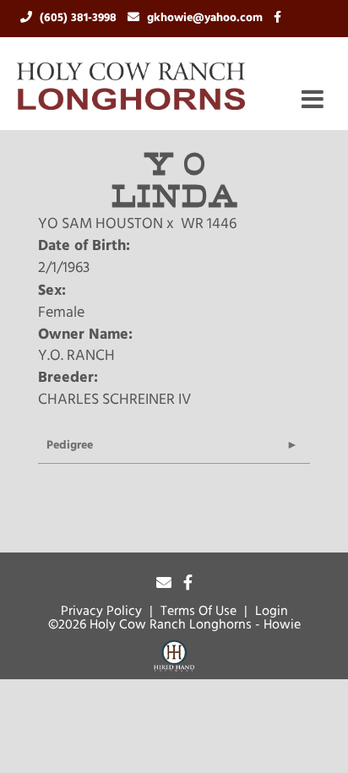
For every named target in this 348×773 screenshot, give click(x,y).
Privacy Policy (101, 611)
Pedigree (69, 445)
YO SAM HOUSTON (100, 224)
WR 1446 (209, 224)
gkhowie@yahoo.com (206, 18)
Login (271, 611)
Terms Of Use (198, 611)
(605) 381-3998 (80, 18)
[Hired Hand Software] (174, 659)
